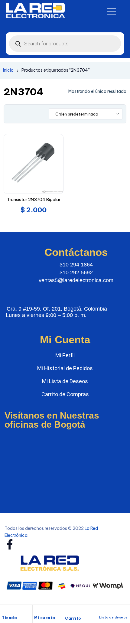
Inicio (8, 70)
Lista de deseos (113, 617)
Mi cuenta (44, 617)
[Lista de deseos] (101, 611)
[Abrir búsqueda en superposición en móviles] (65, 43)
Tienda (9, 617)
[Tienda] (5, 611)
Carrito (73, 618)
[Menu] (111, 12)
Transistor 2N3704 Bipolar (33, 199)
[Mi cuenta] (37, 611)
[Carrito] (68, 611)
